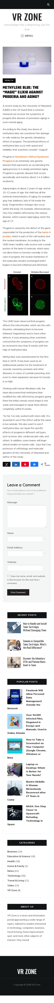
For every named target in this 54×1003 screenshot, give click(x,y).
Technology (14, 875)
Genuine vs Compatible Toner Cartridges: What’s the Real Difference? (34, 644)
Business (12, 851)
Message (12, 502)
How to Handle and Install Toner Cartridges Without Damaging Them (35, 627)
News (10, 870)
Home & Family (15, 866)
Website (11, 562)
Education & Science (18, 856)
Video (10, 885)
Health (9, 80)
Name (10, 533)
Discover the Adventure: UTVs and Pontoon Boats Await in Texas (34, 662)
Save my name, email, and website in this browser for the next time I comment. (26, 580)
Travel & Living (15, 880)
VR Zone (27, 16)
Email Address (14, 547)
